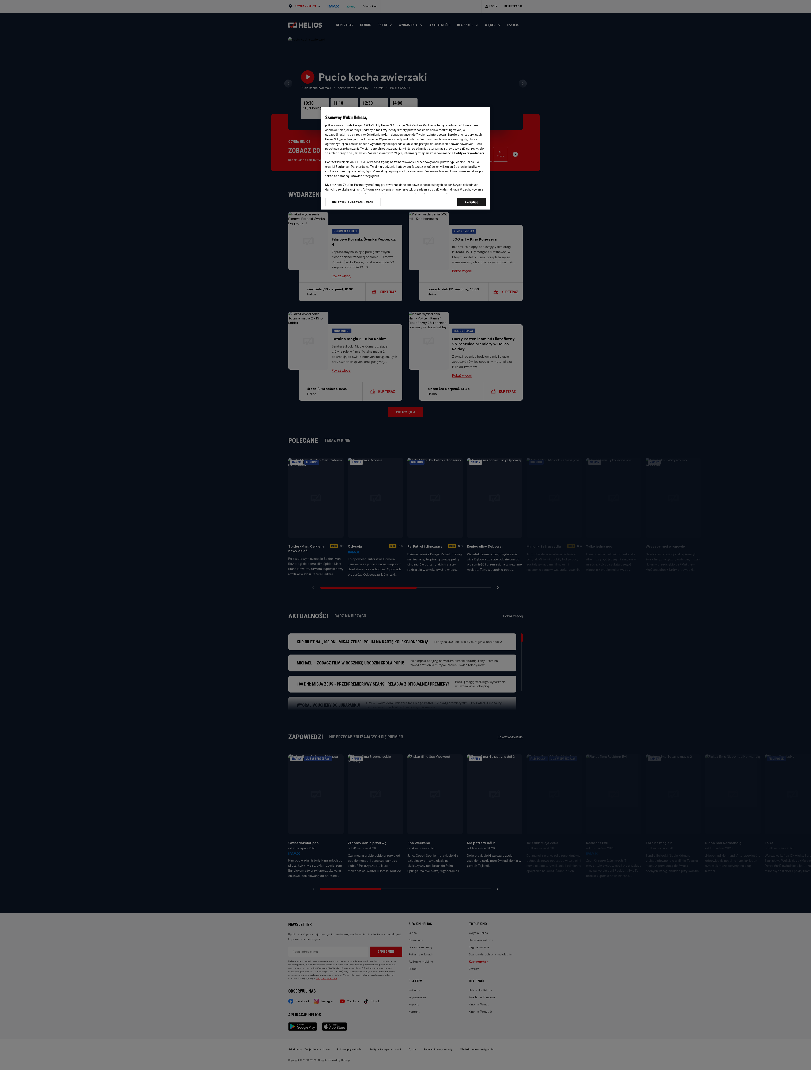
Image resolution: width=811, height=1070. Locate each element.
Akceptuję (471, 202)
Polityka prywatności (469, 153)
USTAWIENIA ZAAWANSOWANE (352, 202)
